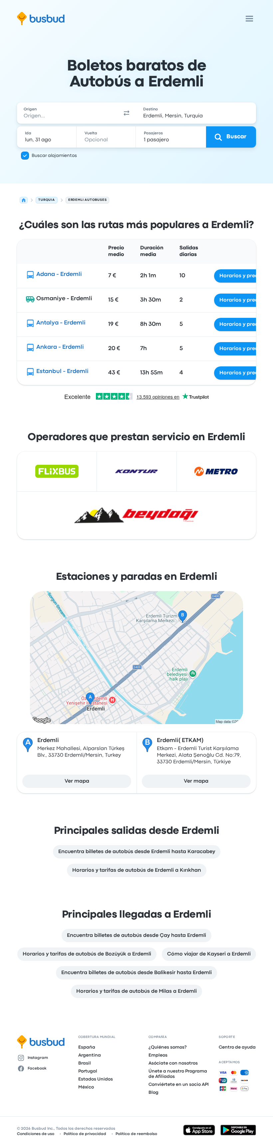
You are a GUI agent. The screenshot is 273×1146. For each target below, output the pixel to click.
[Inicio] (24, 200)
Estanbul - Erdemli (62, 371)
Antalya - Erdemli (61, 322)
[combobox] (67, 113)
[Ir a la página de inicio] (41, 18)
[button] (127, 113)
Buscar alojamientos (54, 156)
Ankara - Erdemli (60, 347)
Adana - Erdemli (59, 274)
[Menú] (249, 18)
